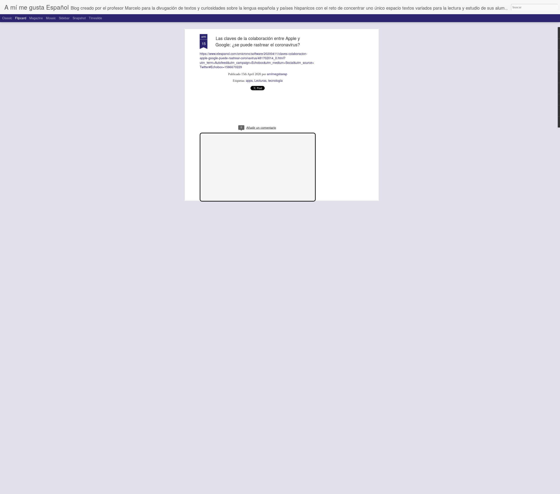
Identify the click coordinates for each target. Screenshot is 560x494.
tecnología (275, 80)
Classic (7, 18)
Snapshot (79, 18)
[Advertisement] (340, 103)
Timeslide (95, 18)
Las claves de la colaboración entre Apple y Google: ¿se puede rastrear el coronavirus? (257, 41)
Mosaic (51, 18)
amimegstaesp (277, 74)
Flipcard (20, 18)
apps (249, 80)
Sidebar (64, 18)
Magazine (36, 18)
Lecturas (260, 80)
